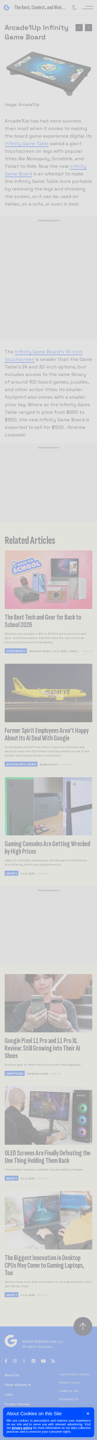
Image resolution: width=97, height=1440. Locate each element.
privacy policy (22, 1428)
